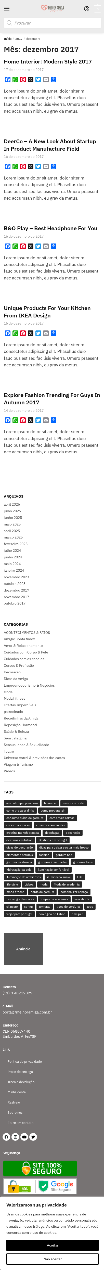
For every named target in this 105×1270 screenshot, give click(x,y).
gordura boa (64, 855)
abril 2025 (12, 531)
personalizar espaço (74, 892)
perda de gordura (42, 892)
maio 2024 (12, 563)
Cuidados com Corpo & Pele (26, 652)
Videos (9, 771)
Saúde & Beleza (16, 731)
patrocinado (13, 711)
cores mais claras (18, 825)
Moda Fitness (14, 698)
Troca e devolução (21, 1082)
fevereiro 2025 (16, 544)
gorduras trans (83, 862)
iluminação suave (59, 877)
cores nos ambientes (50, 825)
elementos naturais (19, 855)
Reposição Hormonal (20, 725)
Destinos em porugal (53, 840)
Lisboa (28, 884)
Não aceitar (53, 1259)
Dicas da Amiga (16, 678)
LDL (79, 877)
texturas (44, 906)
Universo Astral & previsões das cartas (34, 757)
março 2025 (13, 537)
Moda (8, 692)
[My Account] (87, 9)
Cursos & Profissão (19, 665)
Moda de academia (67, 884)
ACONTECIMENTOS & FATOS (27, 632)
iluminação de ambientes (23, 877)
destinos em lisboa (19, 840)
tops (90, 906)
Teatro (9, 751)
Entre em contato (20, 1123)
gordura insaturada (19, 862)
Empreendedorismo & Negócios (29, 685)
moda (43, 884)
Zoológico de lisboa (51, 914)
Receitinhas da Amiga (21, 718)
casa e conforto (73, 803)
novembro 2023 (16, 577)
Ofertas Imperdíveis (20, 705)
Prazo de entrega (20, 1072)
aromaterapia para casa (22, 803)
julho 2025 (12, 511)
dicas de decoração (19, 847)
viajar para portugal (19, 914)
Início (8, 39)
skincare (12, 906)
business (50, 803)
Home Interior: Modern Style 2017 (48, 61)
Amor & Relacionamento (23, 645)
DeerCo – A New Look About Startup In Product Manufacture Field (50, 144)
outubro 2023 (14, 583)
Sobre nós (15, 1112)
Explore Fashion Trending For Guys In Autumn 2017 (52, 398)
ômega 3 (77, 914)
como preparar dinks (20, 810)
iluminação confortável (53, 869)
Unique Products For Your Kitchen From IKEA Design (47, 311)
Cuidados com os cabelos (24, 659)
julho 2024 (12, 550)
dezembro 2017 (16, 590)
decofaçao (52, 833)
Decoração (12, 672)
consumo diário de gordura (24, 818)
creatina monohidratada (22, 833)
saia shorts (81, 899)
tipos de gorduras (69, 906)
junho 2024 (13, 557)
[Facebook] (6, 1137)
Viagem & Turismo (18, 764)
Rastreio (14, 1102)
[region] (52, 950)
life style (12, 884)
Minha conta (17, 1092)
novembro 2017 (16, 597)
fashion (44, 855)
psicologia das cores (20, 899)
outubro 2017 (14, 603)
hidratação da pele (19, 869)
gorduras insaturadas (52, 862)
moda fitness (15, 892)
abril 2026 (12, 504)
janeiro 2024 (14, 570)
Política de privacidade (25, 1061)
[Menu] (11, 9)
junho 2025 (13, 517)
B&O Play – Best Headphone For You (50, 228)
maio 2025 (12, 524)
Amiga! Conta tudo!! (19, 639)
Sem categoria (15, 738)
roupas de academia (54, 899)
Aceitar (52, 1245)
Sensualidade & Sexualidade (26, 744)
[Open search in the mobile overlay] (52, 23)
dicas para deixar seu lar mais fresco (64, 847)
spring (28, 906)
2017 (18, 39)
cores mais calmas (61, 818)
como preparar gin (53, 810)
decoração (73, 833)
